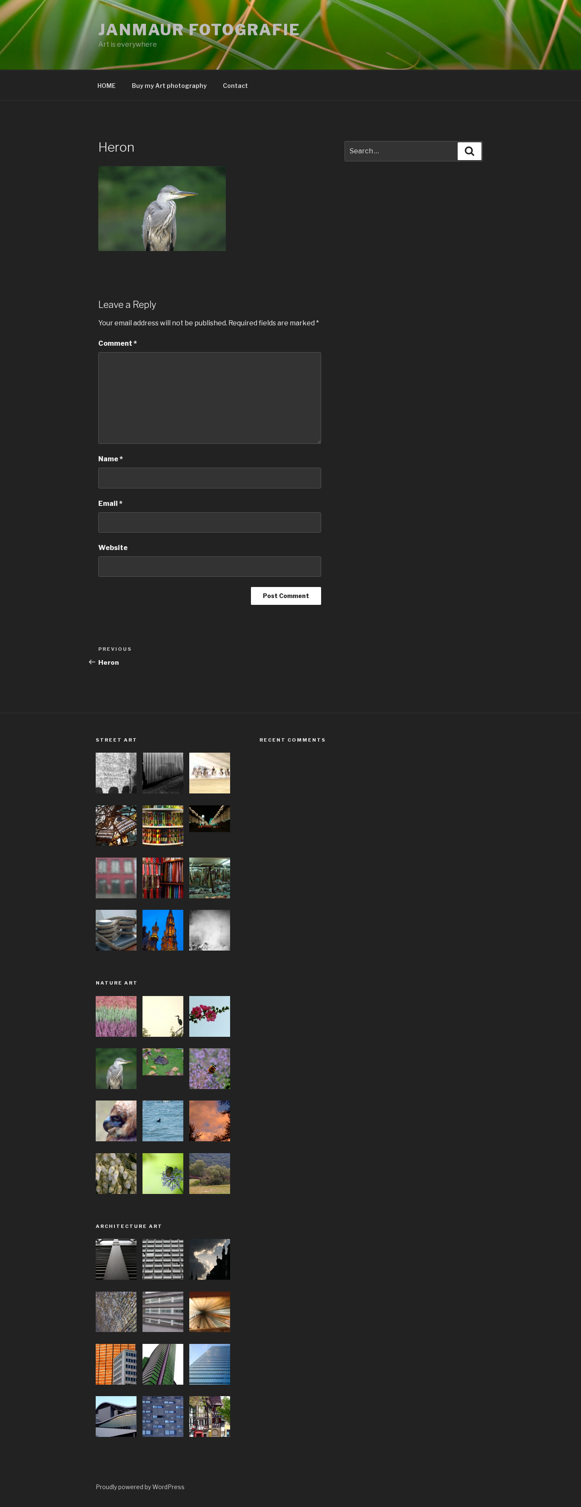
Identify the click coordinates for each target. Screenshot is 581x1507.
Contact (235, 85)
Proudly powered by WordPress (140, 1486)
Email (110, 504)
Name (110, 459)
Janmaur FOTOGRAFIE (199, 29)
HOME (106, 85)
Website (113, 548)
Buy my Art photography (169, 85)
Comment (117, 343)
